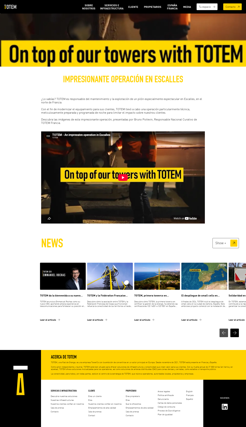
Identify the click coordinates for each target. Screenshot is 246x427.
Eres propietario (133, 396)
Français (190, 395)
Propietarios (152, 6)
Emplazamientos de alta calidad (102, 407)
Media (187, 6)
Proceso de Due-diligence (169, 410)
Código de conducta (166, 407)
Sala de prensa (57, 407)
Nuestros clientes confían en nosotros (67, 404)
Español (189, 399)
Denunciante (163, 399)
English (189, 391)
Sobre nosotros (88, 7)
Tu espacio (205, 6)
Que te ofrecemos (133, 404)
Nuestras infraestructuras (62, 400)
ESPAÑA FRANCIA (172, 7)
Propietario (131, 390)
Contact (91, 415)
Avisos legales (164, 391)
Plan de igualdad (165, 414)
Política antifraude (166, 395)
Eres (90, 400)
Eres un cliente (95, 396)
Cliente (133, 6)
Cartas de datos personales (170, 403)
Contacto (230, 6)
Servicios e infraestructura (111, 7)
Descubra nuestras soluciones (64, 396)
